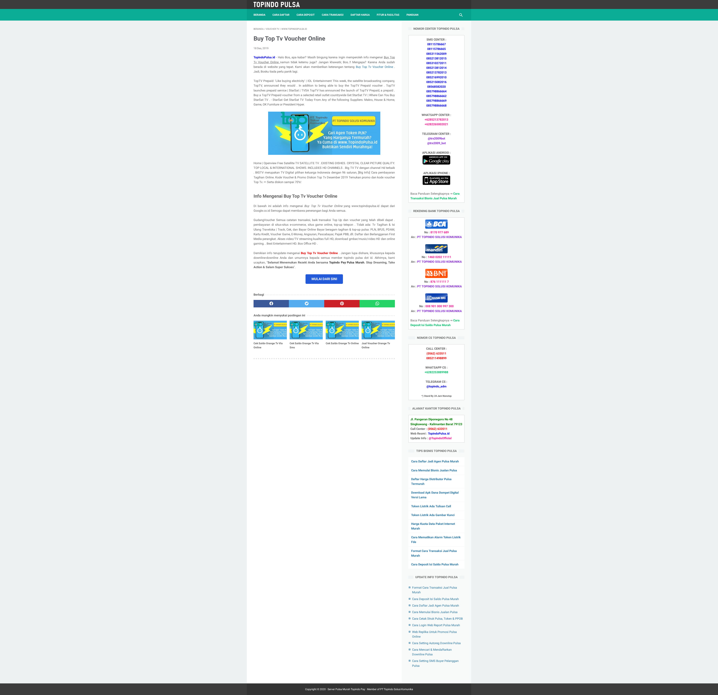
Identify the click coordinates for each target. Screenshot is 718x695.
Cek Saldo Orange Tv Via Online (268, 345)
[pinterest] (342, 303)
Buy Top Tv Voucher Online (375, 67)
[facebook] (271, 303)
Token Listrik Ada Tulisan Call (431, 506)
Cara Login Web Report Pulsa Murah (436, 625)
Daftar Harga (360, 14)
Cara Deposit (306, 14)
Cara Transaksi (332, 14)
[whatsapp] (377, 303)
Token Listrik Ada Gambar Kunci (433, 515)
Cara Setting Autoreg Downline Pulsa (436, 643)
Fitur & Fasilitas (388, 14)
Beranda (259, 14)
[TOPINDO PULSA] (279, 4)
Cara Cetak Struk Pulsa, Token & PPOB (437, 618)
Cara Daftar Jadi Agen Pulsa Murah (435, 461)
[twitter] (306, 303)
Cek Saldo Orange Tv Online (342, 343)
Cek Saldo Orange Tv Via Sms (304, 345)
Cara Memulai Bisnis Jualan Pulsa (434, 470)
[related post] (270, 330)
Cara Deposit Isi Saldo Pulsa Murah (434, 564)
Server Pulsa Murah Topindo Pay (346, 689)
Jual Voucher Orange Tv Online (376, 345)
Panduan (412, 14)
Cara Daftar (280, 14)
